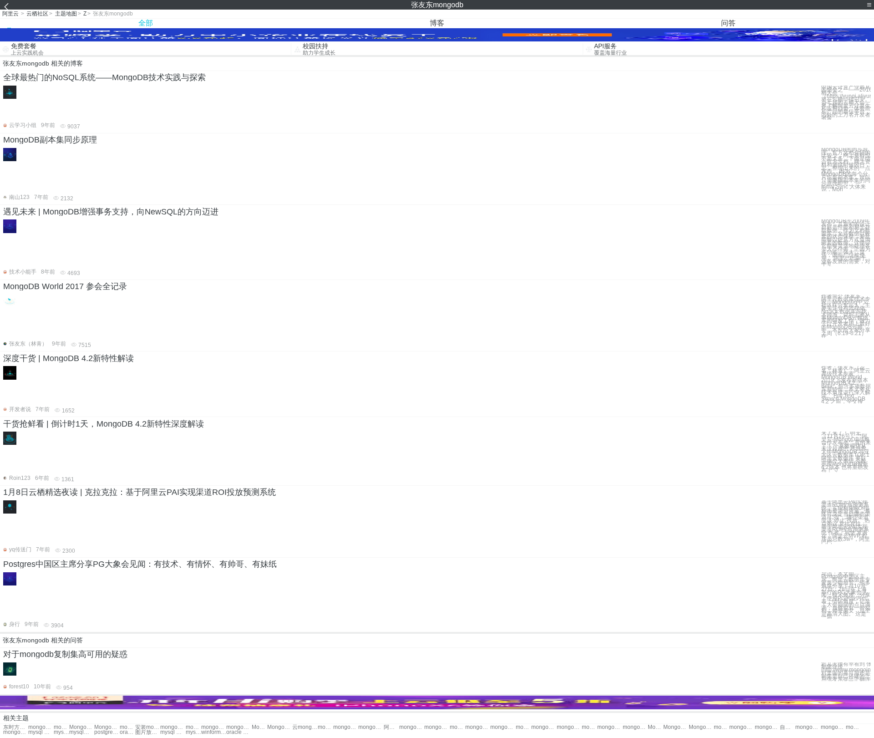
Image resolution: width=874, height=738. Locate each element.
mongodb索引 (721, 727)
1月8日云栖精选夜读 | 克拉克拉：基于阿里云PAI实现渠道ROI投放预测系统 (139, 492)
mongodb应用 (411, 727)
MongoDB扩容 (279, 727)
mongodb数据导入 (15, 732)
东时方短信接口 (15, 727)
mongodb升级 (767, 727)
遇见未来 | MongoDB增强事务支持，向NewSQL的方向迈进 (110, 211)
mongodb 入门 (477, 727)
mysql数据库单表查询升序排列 (61, 732)
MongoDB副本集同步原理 (50, 139)
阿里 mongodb (391, 727)
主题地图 (66, 13)
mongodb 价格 (193, 727)
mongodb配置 (609, 727)
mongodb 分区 (40, 727)
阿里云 (10, 13)
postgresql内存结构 (106, 732)
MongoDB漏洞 (655, 727)
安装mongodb (147, 727)
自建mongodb (787, 727)
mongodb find (833, 727)
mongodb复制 (238, 727)
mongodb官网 (345, 727)
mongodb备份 (172, 727)
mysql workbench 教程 (40, 732)
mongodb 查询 (502, 727)
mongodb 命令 (543, 727)
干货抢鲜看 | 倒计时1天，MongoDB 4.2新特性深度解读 (103, 423)
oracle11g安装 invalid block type (127, 732)
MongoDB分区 (701, 727)
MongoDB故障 (675, 727)
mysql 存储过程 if (193, 732)
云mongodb (304, 727)
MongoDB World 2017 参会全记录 (65, 286)
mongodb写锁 (741, 727)
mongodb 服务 (370, 727)
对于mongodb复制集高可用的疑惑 (65, 654)
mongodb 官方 (325, 727)
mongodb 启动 (589, 727)
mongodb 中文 (523, 727)
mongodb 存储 (635, 727)
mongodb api (853, 727)
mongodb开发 (457, 727)
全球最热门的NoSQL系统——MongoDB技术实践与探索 (104, 77)
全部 (145, 23)
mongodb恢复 (436, 727)
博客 (437, 23)
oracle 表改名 (238, 732)
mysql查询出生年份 (81, 732)
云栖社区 (37, 13)
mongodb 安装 (61, 727)
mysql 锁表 (172, 732)
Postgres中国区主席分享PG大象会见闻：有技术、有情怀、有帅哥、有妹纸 (140, 564)
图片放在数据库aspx (147, 732)
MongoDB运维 (81, 727)
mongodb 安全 (213, 727)
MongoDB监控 (259, 727)
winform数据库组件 (213, 732)
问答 (728, 23)
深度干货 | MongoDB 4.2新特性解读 (68, 358)
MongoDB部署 (106, 727)
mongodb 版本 (127, 727)
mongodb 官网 (569, 727)
